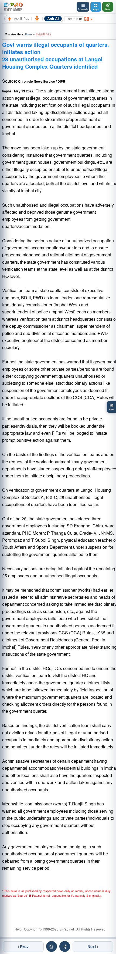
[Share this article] (64, 946)
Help (18, 929)
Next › (92, 946)
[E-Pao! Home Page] (13, 6)
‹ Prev (23, 946)
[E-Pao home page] (51, 946)
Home (28, 34)
